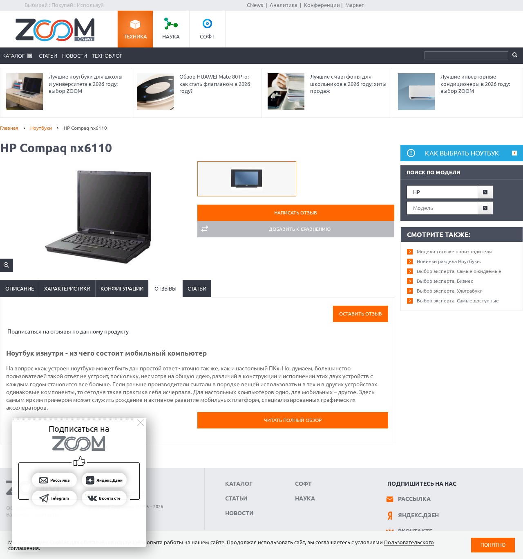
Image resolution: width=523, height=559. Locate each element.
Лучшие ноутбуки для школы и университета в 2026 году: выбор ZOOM (86, 84)
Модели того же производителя (454, 251)
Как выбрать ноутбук (462, 153)
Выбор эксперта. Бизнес (445, 281)
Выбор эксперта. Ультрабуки (450, 290)
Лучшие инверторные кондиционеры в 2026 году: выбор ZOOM (475, 84)
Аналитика (283, 5)
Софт (207, 36)
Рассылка (414, 499)
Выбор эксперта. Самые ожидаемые (459, 271)
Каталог (13, 56)
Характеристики (67, 288)
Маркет (354, 5)
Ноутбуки (41, 128)
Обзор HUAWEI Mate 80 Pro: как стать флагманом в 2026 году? (214, 84)
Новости (74, 56)
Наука (171, 36)
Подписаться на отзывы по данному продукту (68, 331)
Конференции (322, 5)
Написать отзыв (295, 212)
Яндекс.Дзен (418, 515)
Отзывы (165, 288)
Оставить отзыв (360, 313)
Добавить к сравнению (300, 229)
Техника (135, 36)
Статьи (48, 56)
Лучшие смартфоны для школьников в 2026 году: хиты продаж (348, 84)
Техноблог (107, 56)
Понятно (493, 545)
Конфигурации (122, 288)
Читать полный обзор (293, 420)
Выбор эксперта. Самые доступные (458, 300)
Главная (9, 128)
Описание (19, 288)
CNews (255, 5)
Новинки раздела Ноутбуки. (449, 261)
